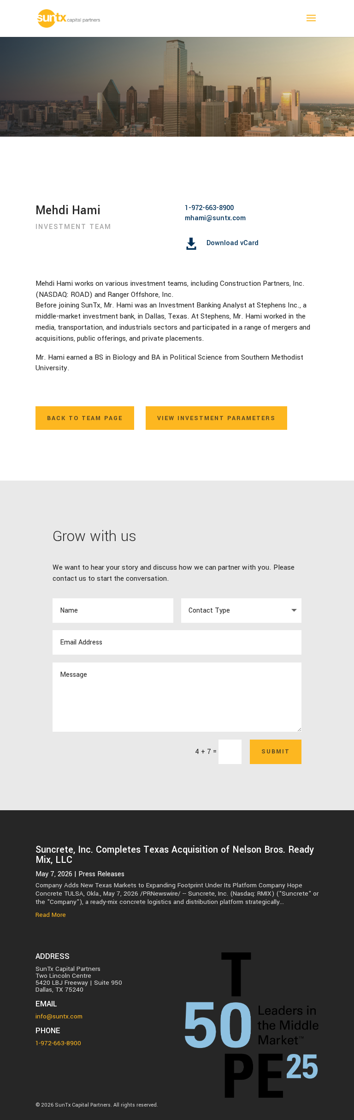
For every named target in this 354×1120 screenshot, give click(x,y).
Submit (275, 751)
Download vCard (232, 243)
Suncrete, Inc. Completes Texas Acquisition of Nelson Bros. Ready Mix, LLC (174, 855)
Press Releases (101, 874)
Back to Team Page (85, 418)
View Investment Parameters (216, 418)
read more (50, 915)
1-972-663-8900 (209, 208)
